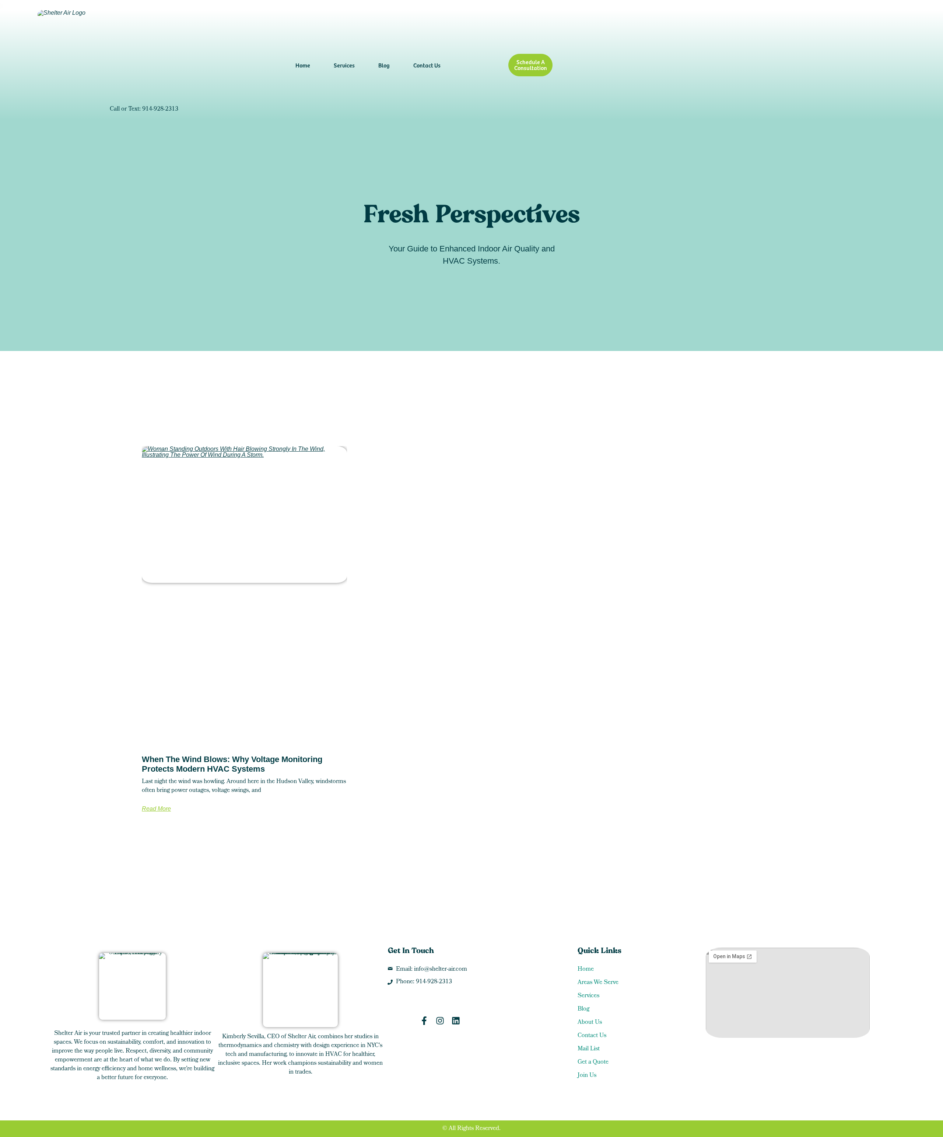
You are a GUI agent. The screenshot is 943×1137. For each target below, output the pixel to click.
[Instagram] (440, 1020)
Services (344, 65)
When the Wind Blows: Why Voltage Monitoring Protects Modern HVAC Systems (232, 764)
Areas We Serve (598, 982)
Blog (384, 65)
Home (302, 65)
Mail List (589, 1049)
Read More (156, 809)
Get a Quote (593, 1062)
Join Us (587, 1075)
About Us (590, 1022)
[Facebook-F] (424, 1020)
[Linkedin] (456, 1020)
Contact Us (427, 65)
